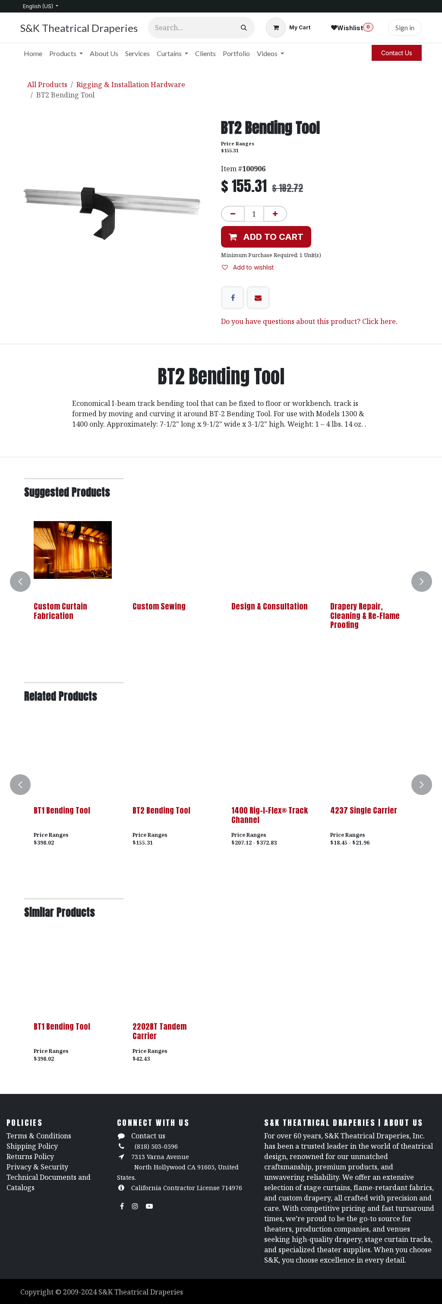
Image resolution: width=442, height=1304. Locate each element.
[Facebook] (232, 297)
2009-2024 (80, 1292)
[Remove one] (233, 214)
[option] (221, 581)
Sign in (404, 27)
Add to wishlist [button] (252, 267)
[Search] (244, 27)
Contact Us (396, 53)
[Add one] (275, 214)
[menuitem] (33, 53)
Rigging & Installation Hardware (130, 84)
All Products (47, 84)
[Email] (258, 297)
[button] (266, 237)
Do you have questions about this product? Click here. (309, 321)
